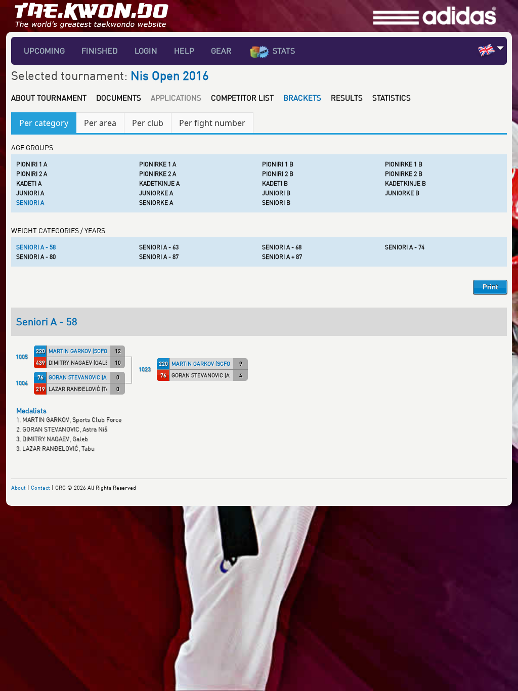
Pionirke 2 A (157, 174)
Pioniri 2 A (31, 174)
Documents (118, 97)
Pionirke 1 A (157, 164)
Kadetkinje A (159, 183)
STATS (284, 51)
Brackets (302, 97)
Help (184, 51)
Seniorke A (156, 202)
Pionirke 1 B (403, 164)
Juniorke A (156, 193)
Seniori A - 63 (159, 247)
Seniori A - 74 (404, 247)
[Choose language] (500, 48)
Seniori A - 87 (159, 257)
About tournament (49, 97)
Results (347, 97)
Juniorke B (402, 193)
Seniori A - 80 (36, 257)
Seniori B (276, 202)
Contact (40, 487)
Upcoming (44, 51)
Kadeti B (275, 183)
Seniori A (30, 202)
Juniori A (30, 193)
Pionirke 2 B (403, 174)
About (18, 487)
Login (146, 51)
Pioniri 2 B (277, 174)
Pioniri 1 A (31, 164)
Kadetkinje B (405, 183)
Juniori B (276, 193)
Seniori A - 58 (36, 247)
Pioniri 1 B (277, 164)
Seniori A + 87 (282, 257)
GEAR (221, 51)
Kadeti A (28, 183)
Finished (99, 51)
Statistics (391, 97)
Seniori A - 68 (281, 247)
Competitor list (242, 97)
